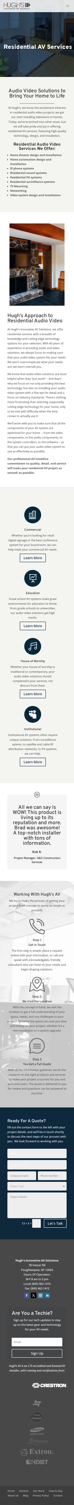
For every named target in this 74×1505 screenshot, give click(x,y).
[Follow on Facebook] (26, 1295)
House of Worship (33, 661)
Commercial (32, 530)
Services (24, 1490)
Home (11, 1490)
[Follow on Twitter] (33, 1295)
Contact (58, 1495)
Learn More (33, 558)
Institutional (32, 729)
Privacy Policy (41, 1495)
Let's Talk (55, 1223)
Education (33, 593)
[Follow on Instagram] (40, 1295)
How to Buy (56, 1490)
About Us (13, 1495)
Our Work (38, 1490)
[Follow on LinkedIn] (47, 1295)
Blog (25, 1495)
